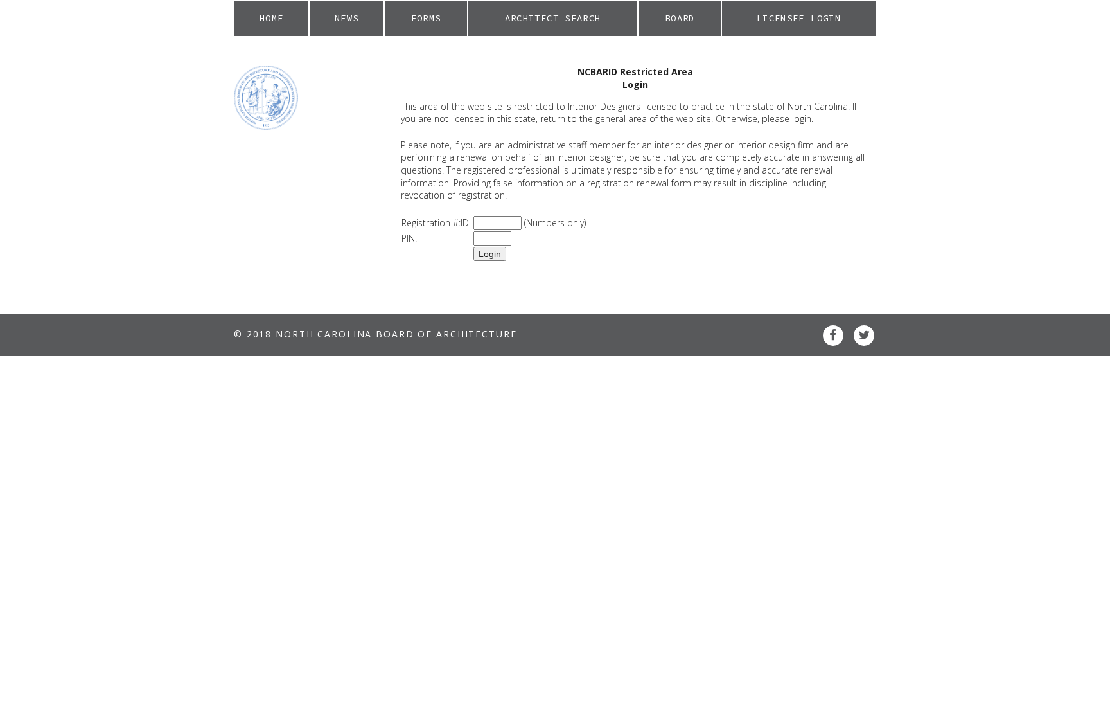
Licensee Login (799, 18)
